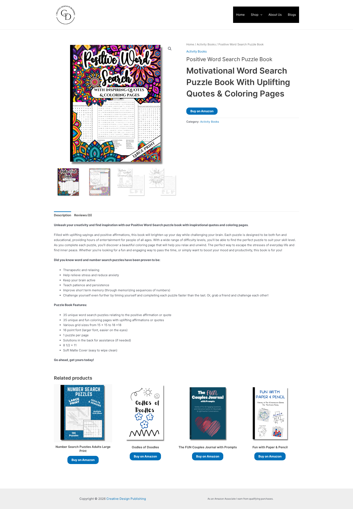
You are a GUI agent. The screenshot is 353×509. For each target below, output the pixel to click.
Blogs (292, 15)
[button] (260, 15)
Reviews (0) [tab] (83, 215)
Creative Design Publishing (126, 14)
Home (240, 15)
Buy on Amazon (201, 111)
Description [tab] (62, 215)
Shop (254, 15)
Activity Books (206, 44)
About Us (275, 15)
